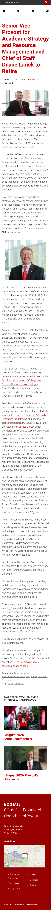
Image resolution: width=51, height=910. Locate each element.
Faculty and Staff (39, 676)
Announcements (22, 673)
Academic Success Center (20, 426)
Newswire (6, 680)
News (32, 874)
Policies (34, 885)
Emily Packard (29, 79)
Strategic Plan (14, 888)
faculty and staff (16, 683)
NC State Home (12, 2)
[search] (46, 2)
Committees (13, 883)
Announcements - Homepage (16, 676)
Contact (34, 880)
